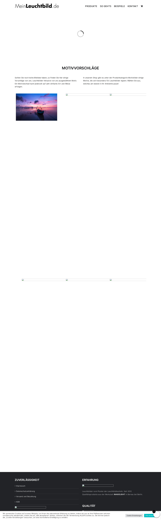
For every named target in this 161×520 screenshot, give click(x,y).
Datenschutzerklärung (25, 491)
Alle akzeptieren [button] (151, 515)
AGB (18, 502)
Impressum (20, 486)
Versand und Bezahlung (26, 496)
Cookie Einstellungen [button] (134, 515)
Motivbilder (133, 78)
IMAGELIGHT (119, 494)
